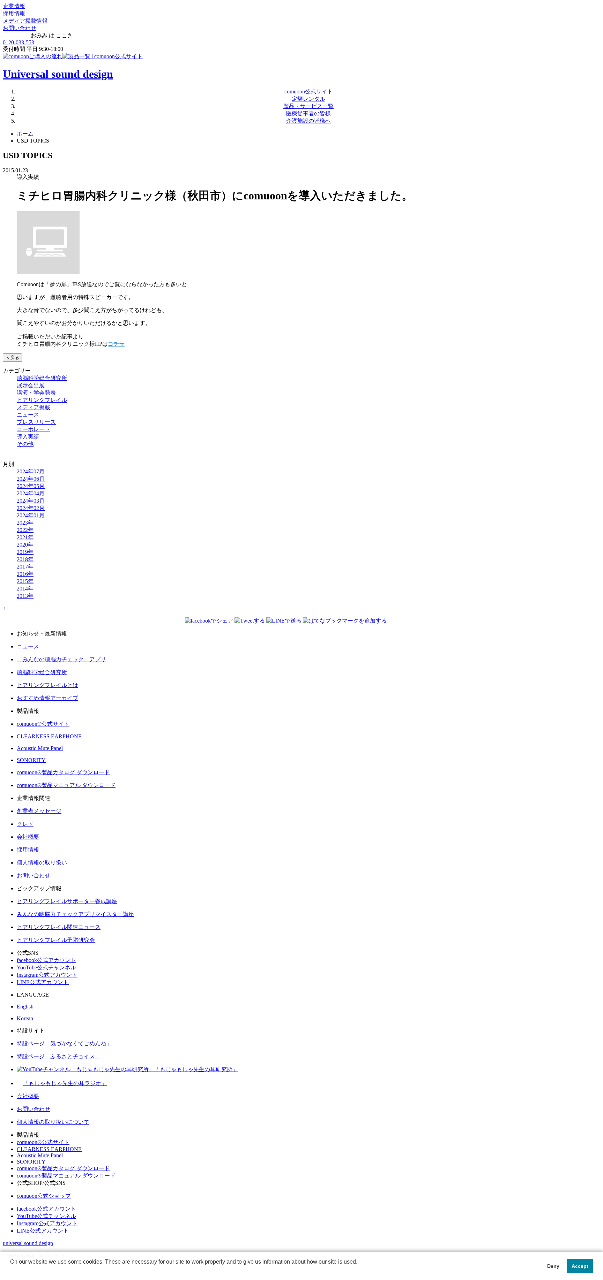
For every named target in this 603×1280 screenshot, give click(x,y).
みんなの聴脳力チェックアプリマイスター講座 (75, 914)
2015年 (25, 581)
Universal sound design (58, 74)
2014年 (25, 589)
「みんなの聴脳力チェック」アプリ (61, 659)
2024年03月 (31, 501)
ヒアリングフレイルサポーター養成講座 (67, 901)
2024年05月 (31, 486)
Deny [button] (553, 1266)
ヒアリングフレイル (42, 400)
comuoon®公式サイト (43, 724)
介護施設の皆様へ (308, 121)
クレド (25, 824)
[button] (11, 1271)
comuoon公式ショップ (44, 1196)
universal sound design (28, 1243)
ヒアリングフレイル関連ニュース (58, 927)
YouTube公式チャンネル (46, 967)
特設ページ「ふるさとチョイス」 (58, 1056)
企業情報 (14, 6)
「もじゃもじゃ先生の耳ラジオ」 (65, 1083)
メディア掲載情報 (25, 21)
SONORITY (31, 760)
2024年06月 (31, 479)
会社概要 (28, 837)
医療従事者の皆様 (308, 113)
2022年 (25, 530)
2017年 (25, 567)
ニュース (28, 415)
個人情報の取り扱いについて (53, 1122)
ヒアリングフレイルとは (47, 685)
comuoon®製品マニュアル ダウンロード (66, 785)
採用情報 (14, 13)
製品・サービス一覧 (308, 106)
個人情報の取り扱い (42, 863)
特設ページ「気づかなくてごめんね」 (64, 1043)
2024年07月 (31, 471)
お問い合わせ (19, 28)
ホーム (25, 134)
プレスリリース (36, 422)
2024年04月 (31, 493)
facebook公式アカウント (46, 960)
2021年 (25, 537)
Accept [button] (580, 1266)
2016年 (25, 574)
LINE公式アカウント (43, 982)
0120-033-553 (18, 42)
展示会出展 (31, 385)
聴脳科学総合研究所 (42, 378)
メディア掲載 (33, 407)
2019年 (25, 552)
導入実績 (28, 437)
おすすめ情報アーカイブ (47, 698)
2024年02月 (31, 508)
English (25, 1006)
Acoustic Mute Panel (40, 748)
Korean (25, 1018)
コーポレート (33, 429)
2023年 (25, 523)
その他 (25, 444)
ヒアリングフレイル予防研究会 (56, 940)
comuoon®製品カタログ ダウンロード (63, 772)
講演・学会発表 (36, 393)
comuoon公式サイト (308, 91)
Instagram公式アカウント (47, 975)
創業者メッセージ (39, 811)
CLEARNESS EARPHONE (49, 736)
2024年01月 (31, 515)
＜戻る (12, 357)
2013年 (25, 596)
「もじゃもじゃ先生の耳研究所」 (196, 1069)
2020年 (25, 545)
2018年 (25, 559)
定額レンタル (308, 99)
